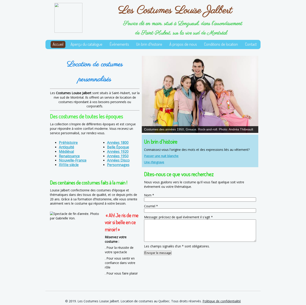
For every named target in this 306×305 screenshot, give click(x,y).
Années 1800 (118, 142)
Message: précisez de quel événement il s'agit (178, 217)
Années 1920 (118, 151)
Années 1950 (118, 156)
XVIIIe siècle (69, 164)
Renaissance (69, 156)
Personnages (118, 164)
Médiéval (66, 151)
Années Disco (118, 160)
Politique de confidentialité (222, 301)
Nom (149, 195)
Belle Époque (118, 147)
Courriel (151, 206)
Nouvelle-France (72, 160)
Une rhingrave (154, 162)
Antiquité (66, 147)
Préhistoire (68, 142)
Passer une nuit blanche (161, 156)
